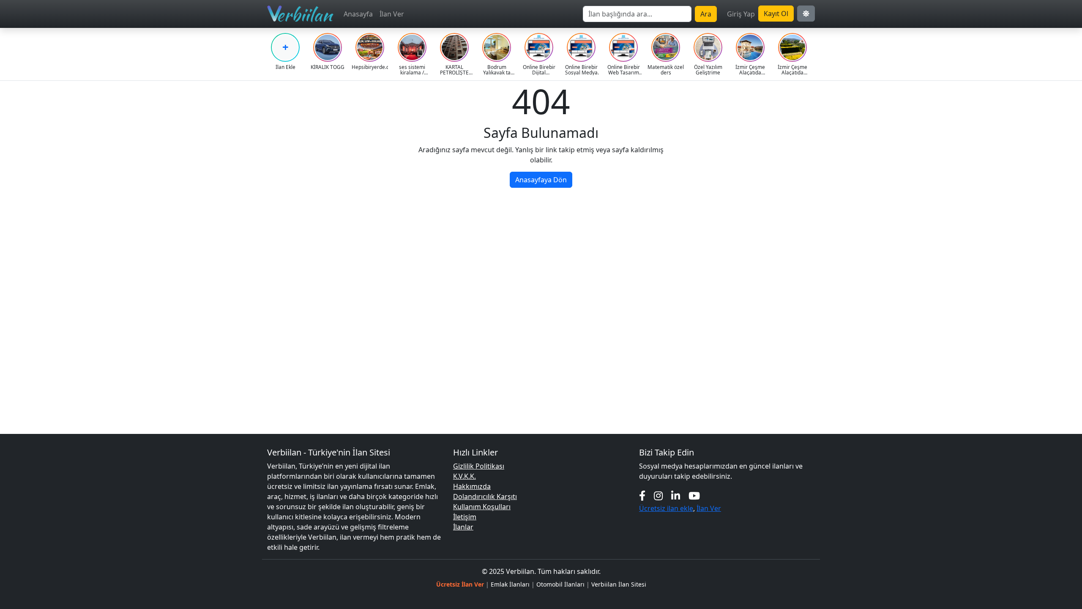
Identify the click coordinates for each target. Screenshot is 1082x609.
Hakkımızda (472, 486)
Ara (705, 14)
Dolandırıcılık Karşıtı (485, 496)
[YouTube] (694, 495)
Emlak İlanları (510, 584)
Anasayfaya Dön (541, 179)
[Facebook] (642, 495)
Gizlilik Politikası (478, 466)
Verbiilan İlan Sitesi (618, 584)
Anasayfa (358, 14)
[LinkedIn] (675, 495)
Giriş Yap (741, 14)
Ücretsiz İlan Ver (460, 584)
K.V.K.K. (464, 476)
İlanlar (463, 527)
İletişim (464, 516)
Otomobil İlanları (560, 584)
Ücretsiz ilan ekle (666, 508)
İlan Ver (392, 14)
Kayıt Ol (776, 13)
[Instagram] (658, 495)
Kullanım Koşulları (482, 506)
